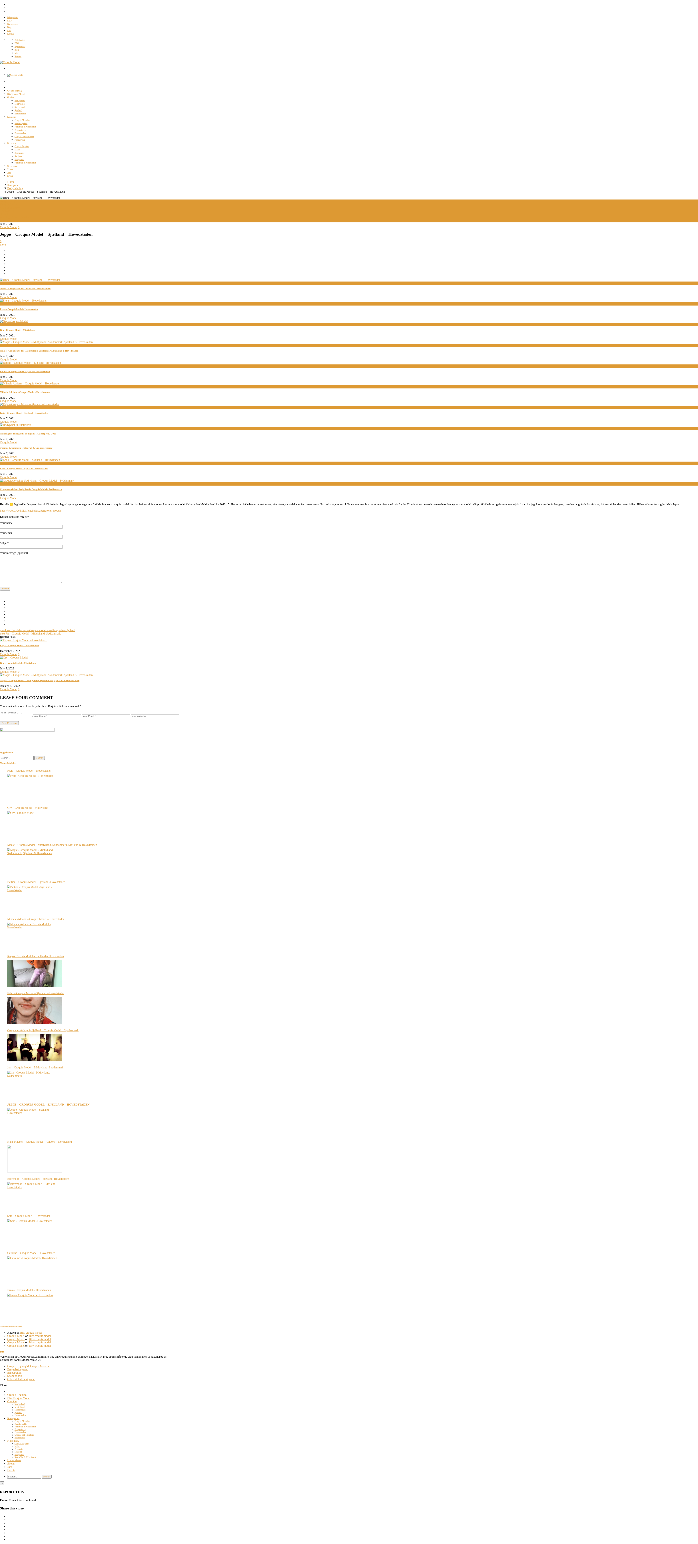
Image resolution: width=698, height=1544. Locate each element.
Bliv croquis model (31, 1332)
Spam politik (14, 1375)
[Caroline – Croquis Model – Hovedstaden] (34, 1270)
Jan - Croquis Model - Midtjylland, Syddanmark (30, 633)
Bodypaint (19, 153)
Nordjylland (20, 100)
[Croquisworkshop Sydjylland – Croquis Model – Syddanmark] (34, 1047)
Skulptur (18, 156)
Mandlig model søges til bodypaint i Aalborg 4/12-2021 (28, 433)
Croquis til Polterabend (24, 136)
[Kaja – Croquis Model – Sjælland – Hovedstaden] (34, 973)
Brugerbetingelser (17, 1369)
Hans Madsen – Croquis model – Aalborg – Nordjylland (37, 630)
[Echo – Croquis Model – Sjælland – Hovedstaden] (34, 1010)
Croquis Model (8, 204)
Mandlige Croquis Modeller (16, 217)
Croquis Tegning (14, 90)
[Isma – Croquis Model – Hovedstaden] (34, 1307)
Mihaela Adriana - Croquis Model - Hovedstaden (25, 392)
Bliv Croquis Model (16, 94)
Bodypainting (20, 130)
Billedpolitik (12, 17)
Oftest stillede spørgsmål (21, 1379)
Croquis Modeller (22, 120)
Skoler (10, 169)
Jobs (9, 172)
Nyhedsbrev (12, 24)
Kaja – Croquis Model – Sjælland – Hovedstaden (35, 956)
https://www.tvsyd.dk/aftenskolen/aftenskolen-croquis (30, 510)
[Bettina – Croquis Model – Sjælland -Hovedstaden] (34, 899)
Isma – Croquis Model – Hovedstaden (29, 1290)
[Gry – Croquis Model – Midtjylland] (14, 657)
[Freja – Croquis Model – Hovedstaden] (23, 640)
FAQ (9, 20)
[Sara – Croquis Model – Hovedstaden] (34, 1233)
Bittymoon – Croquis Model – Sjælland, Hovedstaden (38, 1178)
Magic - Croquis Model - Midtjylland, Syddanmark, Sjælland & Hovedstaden (39, 350)
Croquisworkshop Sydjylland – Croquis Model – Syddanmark (43, 1030)
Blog (9, 27)
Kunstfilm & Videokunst (25, 126)
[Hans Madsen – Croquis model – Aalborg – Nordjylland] (34, 1158)
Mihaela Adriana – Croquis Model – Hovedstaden (36, 919)
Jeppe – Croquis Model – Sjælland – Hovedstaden (25, 288)
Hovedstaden (20, 113)
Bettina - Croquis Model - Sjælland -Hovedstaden (25, 371)
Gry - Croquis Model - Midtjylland (17, 330)
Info (9, 30)
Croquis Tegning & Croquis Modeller (28, 1366)
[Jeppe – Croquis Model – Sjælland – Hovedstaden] (34, 1121)
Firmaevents (20, 140)
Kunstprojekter (21, 123)
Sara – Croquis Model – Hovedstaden (29, 1215)
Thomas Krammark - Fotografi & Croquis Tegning (26, 447)
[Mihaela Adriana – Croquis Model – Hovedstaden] (34, 936)
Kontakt (10, 34)
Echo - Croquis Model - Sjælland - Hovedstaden (24, 468)
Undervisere (12, 166)
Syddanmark (20, 107)
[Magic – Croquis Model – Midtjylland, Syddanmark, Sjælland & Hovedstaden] (46, 675)
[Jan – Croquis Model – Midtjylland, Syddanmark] (34, 1084)
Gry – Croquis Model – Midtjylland (18, 663)
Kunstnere (11, 143)
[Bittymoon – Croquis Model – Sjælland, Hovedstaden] (34, 1196)
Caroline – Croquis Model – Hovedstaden (31, 1252)
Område (10, 97)
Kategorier (11, 117)
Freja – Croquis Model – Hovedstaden (19, 645)
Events (10, 176)
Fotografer (19, 159)
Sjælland (18, 110)
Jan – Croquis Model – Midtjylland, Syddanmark (35, 1067)
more (3, 244)
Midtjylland (20, 104)
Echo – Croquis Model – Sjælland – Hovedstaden (35, 993)
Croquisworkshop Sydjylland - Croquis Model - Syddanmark (31, 489)
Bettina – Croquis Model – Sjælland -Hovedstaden (36, 881)
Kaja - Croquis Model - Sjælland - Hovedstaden (24, 413)
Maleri (17, 149)
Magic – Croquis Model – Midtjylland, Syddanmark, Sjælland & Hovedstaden (39, 680)
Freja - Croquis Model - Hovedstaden (19, 309)
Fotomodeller (20, 133)
